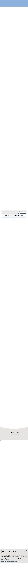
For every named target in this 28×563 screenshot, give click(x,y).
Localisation (20, 211)
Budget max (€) (5, 213)
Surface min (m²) (13, 213)
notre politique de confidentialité (5, 559)
